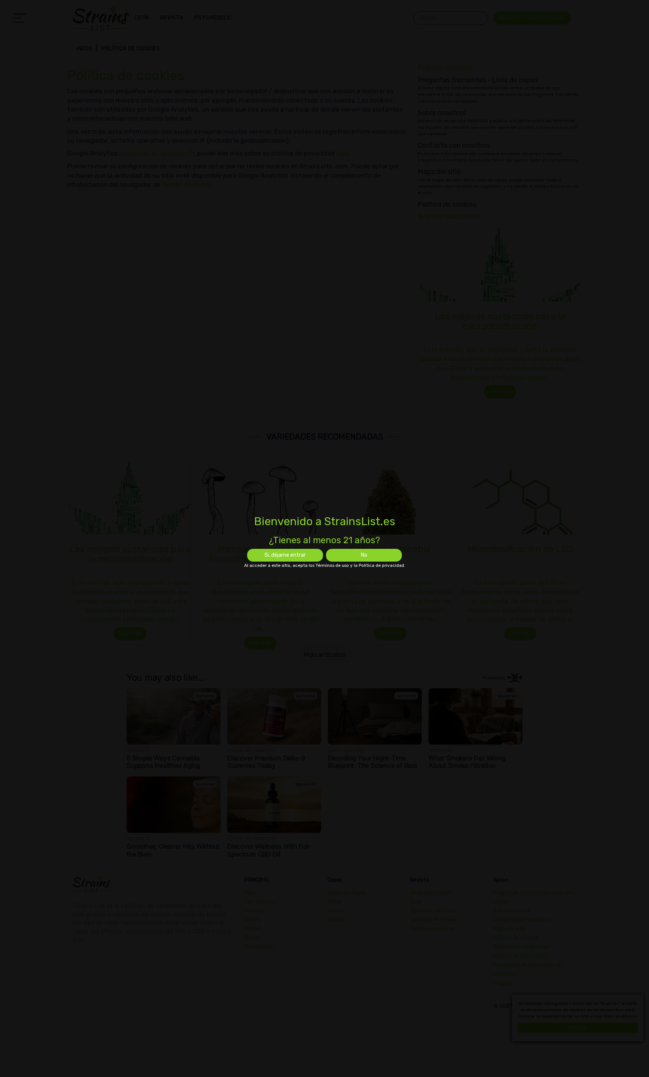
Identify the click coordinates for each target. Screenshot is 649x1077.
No (364, 555)
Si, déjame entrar (285, 555)
